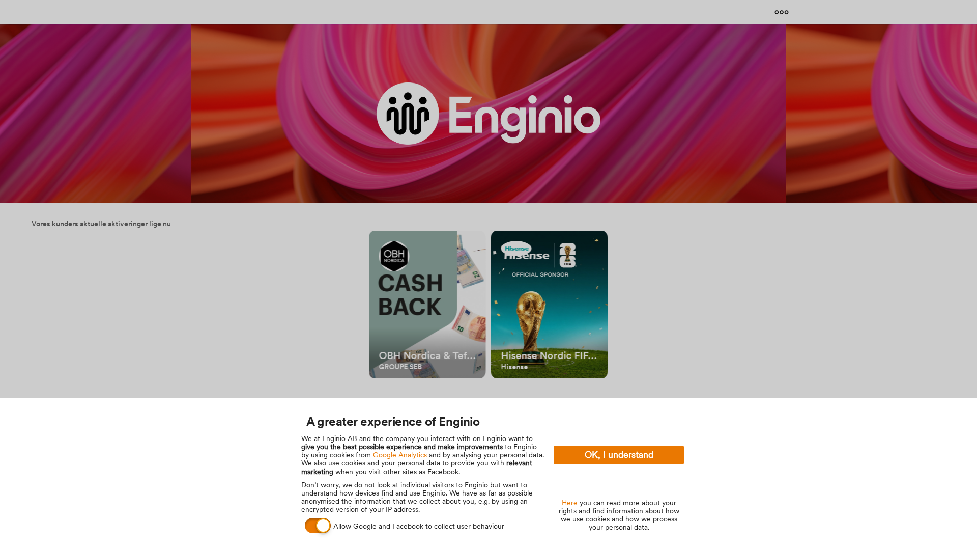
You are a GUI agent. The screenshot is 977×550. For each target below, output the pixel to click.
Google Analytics (400, 454)
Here (570, 502)
